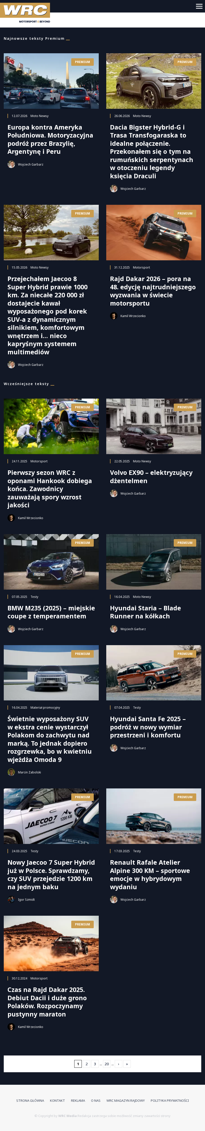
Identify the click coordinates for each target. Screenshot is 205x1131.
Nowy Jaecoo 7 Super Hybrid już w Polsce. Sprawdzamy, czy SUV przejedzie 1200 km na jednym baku (51, 874)
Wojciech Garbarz (30, 164)
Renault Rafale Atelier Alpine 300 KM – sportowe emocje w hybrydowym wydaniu (150, 874)
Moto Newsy (39, 116)
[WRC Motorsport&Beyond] (27, 14)
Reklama (78, 1100)
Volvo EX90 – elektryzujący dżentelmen (151, 476)
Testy (34, 597)
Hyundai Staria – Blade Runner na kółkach (145, 612)
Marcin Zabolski (29, 772)
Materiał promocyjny (45, 707)
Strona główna (30, 1100)
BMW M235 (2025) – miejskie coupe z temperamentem (51, 612)
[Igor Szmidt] (11, 899)
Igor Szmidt (26, 899)
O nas (95, 1100)
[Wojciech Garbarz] (11, 164)
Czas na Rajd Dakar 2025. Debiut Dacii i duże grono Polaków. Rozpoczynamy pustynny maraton (47, 1001)
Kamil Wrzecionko (133, 316)
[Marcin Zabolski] (11, 772)
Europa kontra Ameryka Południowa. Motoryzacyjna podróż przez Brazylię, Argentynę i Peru (50, 139)
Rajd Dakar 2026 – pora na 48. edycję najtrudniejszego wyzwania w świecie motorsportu (153, 291)
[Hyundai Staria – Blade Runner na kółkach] (153, 562)
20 (106, 1063)
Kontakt (57, 1100)
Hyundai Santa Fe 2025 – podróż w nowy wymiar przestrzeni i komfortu (148, 727)
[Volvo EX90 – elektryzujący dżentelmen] (153, 426)
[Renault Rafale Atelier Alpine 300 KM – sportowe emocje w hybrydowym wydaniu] (153, 816)
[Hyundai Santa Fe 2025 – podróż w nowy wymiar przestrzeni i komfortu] (153, 673)
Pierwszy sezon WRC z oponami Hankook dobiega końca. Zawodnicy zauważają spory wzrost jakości (50, 488)
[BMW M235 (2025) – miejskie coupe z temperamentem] (51, 562)
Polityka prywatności (170, 1100)
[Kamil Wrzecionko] (114, 316)
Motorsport (141, 267)
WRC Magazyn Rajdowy (125, 1100)
